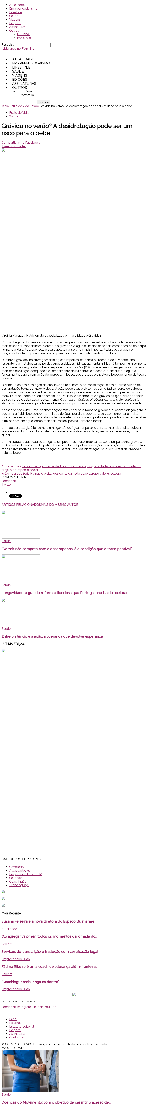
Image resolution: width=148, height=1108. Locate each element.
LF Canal (23, 34)
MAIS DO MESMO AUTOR (59, 505)
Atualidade (17, 5)
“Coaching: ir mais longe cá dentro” (30, 982)
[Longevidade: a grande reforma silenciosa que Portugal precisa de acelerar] (21, 581)
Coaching (17, 881)
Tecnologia (19, 885)
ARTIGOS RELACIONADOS (21, 505)
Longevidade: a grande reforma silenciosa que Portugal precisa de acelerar (65, 592)
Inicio (5, 106)
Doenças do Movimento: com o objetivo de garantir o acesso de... (56, 1102)
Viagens (15, 19)
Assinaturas (17, 27)
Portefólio (24, 38)
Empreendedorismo (23, 8)
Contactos (16, 1037)
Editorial (15, 1023)
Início (13, 1019)
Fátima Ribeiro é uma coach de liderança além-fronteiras (49, 966)
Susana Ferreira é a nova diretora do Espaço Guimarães (48, 921)
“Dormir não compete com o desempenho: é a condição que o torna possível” (67, 549)
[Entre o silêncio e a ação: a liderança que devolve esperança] (21, 625)
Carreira (17, 867)
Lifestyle (15, 12)
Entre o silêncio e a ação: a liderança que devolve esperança (52, 636)
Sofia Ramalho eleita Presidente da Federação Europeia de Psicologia (71, 473)
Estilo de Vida (19, 106)
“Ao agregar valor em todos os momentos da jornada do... (49, 936)
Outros (14, 30)
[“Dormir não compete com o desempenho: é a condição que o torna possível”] (21, 537)
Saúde (13, 16)
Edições (15, 23)
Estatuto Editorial (21, 1026)
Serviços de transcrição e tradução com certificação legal (50, 951)
